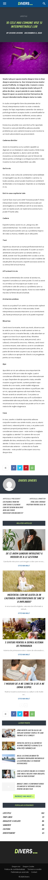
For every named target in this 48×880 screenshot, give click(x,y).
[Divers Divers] (9, 484)
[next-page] (25, 705)
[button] (44, 3)
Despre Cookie (28, 866)
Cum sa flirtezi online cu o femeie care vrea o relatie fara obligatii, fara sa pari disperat (31, 773)
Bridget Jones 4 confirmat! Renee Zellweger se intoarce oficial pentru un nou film (30, 786)
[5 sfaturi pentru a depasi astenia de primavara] (24, 628)
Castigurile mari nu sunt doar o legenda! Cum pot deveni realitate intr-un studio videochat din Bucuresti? (13, 507)
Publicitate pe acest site (20, 872)
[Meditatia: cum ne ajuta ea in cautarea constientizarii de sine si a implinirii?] (24, 581)
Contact (34, 872)
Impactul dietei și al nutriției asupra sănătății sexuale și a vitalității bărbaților (29, 745)
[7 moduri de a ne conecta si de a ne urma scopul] (24, 670)
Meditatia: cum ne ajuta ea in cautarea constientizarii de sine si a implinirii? (24, 598)
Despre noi (16, 866)
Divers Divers (16, 33)
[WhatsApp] (32, 467)
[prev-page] (21, 705)
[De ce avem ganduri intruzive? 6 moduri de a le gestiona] (24, 539)
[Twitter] (20, 467)
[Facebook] (13, 467)
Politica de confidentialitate (15, 869)
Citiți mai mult (24, 566)
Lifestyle (23, 16)
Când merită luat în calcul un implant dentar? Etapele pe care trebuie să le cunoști (30, 733)
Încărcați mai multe (23, 796)
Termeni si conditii (34, 869)
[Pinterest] (26, 467)
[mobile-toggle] (4, 3)
